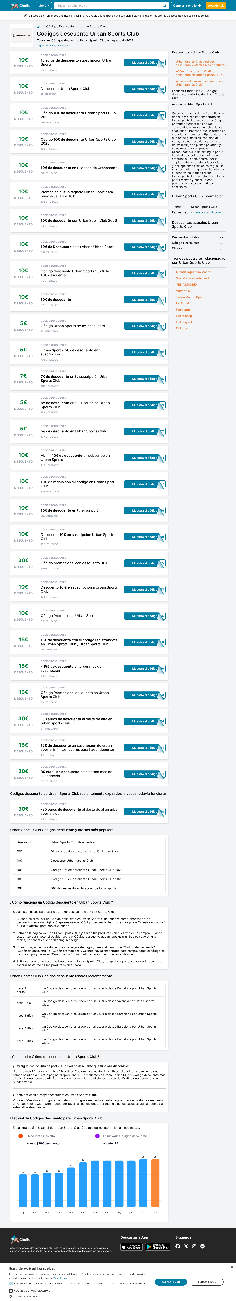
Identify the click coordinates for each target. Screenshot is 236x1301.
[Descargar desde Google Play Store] (157, 1247)
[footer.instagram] (194, 1246)
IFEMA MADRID (186, 284)
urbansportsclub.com (206, 212)
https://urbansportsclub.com (53, 45)
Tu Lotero (182, 328)
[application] (89, 1184)
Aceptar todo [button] (171, 1281)
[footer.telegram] (202, 1246)
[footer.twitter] (186, 1246)
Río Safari (182, 303)
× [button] (231, 1267)
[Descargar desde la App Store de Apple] (131, 1247)
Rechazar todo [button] (206, 1281)
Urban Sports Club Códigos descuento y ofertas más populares (201, 63)
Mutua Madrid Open (190, 297)
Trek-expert (184, 322)
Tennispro (183, 309)
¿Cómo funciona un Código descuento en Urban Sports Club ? (200, 73)
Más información (62, 1277)
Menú (42, 5)
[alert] (118, 1282)
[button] (79, 1296)
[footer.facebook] (177, 1246)
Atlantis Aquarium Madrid (193, 272)
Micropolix (183, 291)
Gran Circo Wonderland (192, 278)
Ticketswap (184, 316)
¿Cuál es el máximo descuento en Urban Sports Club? (199, 82)
